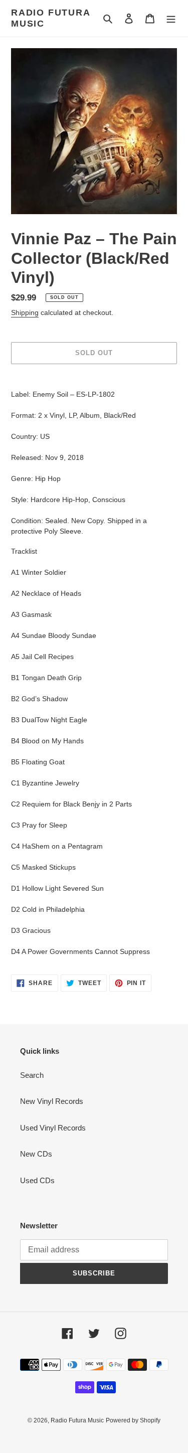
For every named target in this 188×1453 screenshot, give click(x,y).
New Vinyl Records (51, 1101)
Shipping (25, 312)
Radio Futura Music (50, 18)
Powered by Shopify (133, 1420)
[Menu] (170, 18)
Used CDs (37, 1180)
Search (32, 1075)
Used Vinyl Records (53, 1127)
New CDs (36, 1154)
